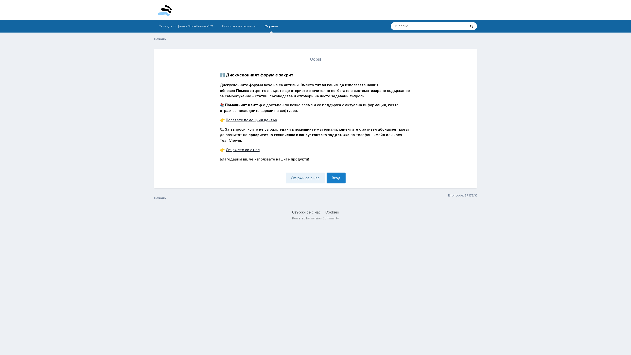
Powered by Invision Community (315, 218)
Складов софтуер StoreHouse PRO (185, 26)
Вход (336, 178)
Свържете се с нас (243, 150)
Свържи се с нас (305, 178)
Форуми (271, 26)
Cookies (332, 212)
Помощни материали (239, 26)
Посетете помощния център (251, 120)
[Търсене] (471, 26)
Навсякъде (451, 26)
